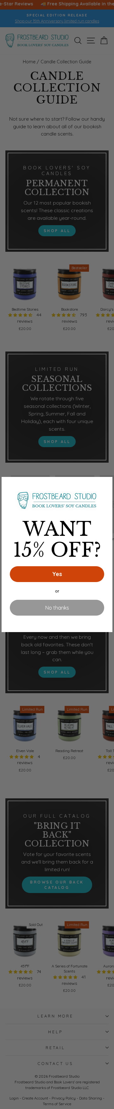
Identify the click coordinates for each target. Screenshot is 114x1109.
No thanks (57, 608)
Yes (57, 574)
